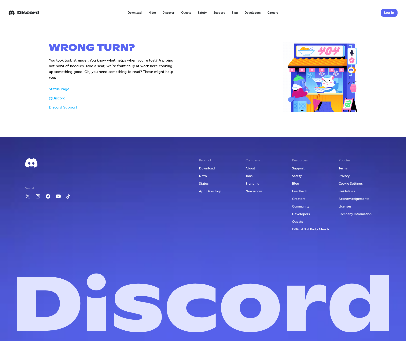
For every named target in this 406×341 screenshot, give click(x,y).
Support (219, 12)
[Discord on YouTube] (58, 196)
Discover (168, 12)
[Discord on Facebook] (48, 196)
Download (135, 12)
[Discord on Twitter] (27, 196)
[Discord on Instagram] (37, 196)
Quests (186, 12)
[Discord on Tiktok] (68, 196)
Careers (272, 12)
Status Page (59, 89)
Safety (202, 12)
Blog (235, 12)
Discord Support (63, 107)
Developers (253, 12)
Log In (389, 12)
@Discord (57, 98)
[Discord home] (23, 12)
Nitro (152, 12)
